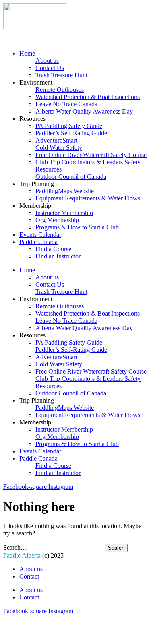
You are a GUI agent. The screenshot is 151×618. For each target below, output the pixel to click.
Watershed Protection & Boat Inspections (87, 96)
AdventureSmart (56, 140)
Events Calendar (40, 234)
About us (47, 60)
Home (27, 53)
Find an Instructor (58, 256)
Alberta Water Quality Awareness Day (84, 111)
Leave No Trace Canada (66, 104)
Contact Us (49, 67)
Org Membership (57, 220)
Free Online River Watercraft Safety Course (91, 154)
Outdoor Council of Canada (70, 176)
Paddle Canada (38, 241)
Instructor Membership (64, 212)
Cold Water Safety (58, 147)
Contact (29, 576)
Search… (15, 547)
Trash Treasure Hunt (61, 75)
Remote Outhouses (59, 89)
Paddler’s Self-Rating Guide (71, 133)
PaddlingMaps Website (64, 191)
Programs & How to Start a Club (77, 227)
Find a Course (53, 249)
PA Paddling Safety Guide (68, 125)
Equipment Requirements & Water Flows (87, 198)
